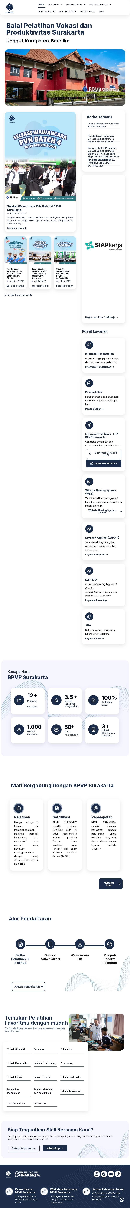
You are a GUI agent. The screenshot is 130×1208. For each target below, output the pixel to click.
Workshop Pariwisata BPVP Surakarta (63, 1191)
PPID (101, 11)
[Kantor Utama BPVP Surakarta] (9, 1191)
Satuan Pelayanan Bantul (108, 1189)
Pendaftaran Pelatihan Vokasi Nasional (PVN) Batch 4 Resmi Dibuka (14, 273)
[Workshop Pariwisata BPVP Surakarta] (44, 1191)
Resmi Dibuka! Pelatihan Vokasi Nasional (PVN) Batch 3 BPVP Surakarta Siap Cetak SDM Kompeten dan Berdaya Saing (104, 153)
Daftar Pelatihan (87, 11)
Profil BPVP (54, 4)
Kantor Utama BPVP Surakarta (25, 1191)
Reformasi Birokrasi (98, 4)
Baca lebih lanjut (16, 228)
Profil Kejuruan (66, 11)
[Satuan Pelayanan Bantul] (86, 1191)
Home (41, 4)
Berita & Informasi (47, 11)
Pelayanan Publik (74, 4)
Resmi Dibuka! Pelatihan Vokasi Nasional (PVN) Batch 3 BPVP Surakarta (39, 273)
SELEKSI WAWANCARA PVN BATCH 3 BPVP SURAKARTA (62, 273)
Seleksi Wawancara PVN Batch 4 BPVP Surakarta (103, 124)
